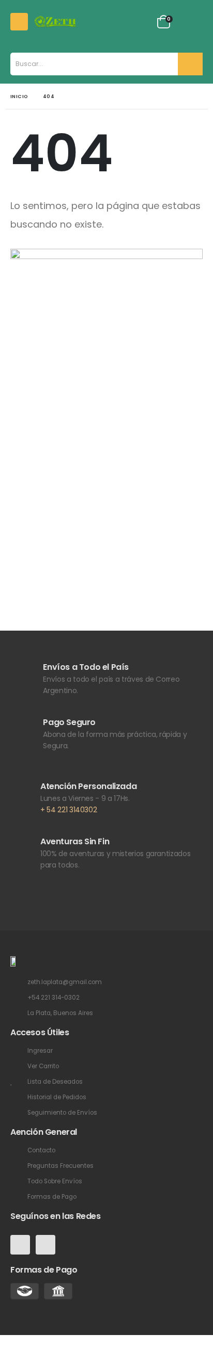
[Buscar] (190, 64)
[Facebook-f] (20, 1245)
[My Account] (117, 22)
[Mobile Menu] (19, 21)
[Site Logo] (55, 21)
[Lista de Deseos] (141, 22)
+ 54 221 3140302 (68, 810)
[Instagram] (45, 1245)
